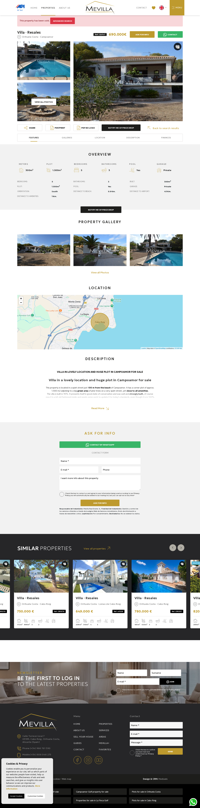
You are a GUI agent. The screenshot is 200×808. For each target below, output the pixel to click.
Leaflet (143, 348)
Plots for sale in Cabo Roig (144, 800)
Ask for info (100, 503)
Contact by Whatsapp (102, 445)
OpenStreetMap (160, 348)
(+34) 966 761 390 (40, 748)
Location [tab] (100, 137)
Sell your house (83, 736)
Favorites (105, 749)
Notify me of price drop (121, 128)
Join (171, 681)
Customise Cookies (35, 796)
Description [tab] (133, 137)
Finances (166, 137)
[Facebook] (77, 760)
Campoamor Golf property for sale (92, 791)
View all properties (95, 548)
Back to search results (166, 128)
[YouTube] (99, 760)
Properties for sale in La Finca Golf (92, 800)
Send (170, 751)
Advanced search (62, 21)
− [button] (21, 302)
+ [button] (21, 298)
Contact (141, 7)
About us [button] (64, 8)
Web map (66, 779)
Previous (172, 547)
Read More (98, 408)
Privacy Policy (174, 690)
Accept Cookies (16, 796)
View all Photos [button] (100, 272)
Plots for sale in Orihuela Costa (146, 791)
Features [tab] (34, 137)
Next (181, 547)
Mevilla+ (104, 743)
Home (33, 8)
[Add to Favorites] (177, 46)
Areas (102, 736)
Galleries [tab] (67, 137)
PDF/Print (60, 128)
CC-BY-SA (178, 348)
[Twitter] (88, 760)
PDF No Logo (88, 128)
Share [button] (32, 128)
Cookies (56, 779)
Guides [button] (77, 743)
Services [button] (104, 730)
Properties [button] (48, 8)
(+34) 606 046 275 (40, 754)
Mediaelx (163, 779)
